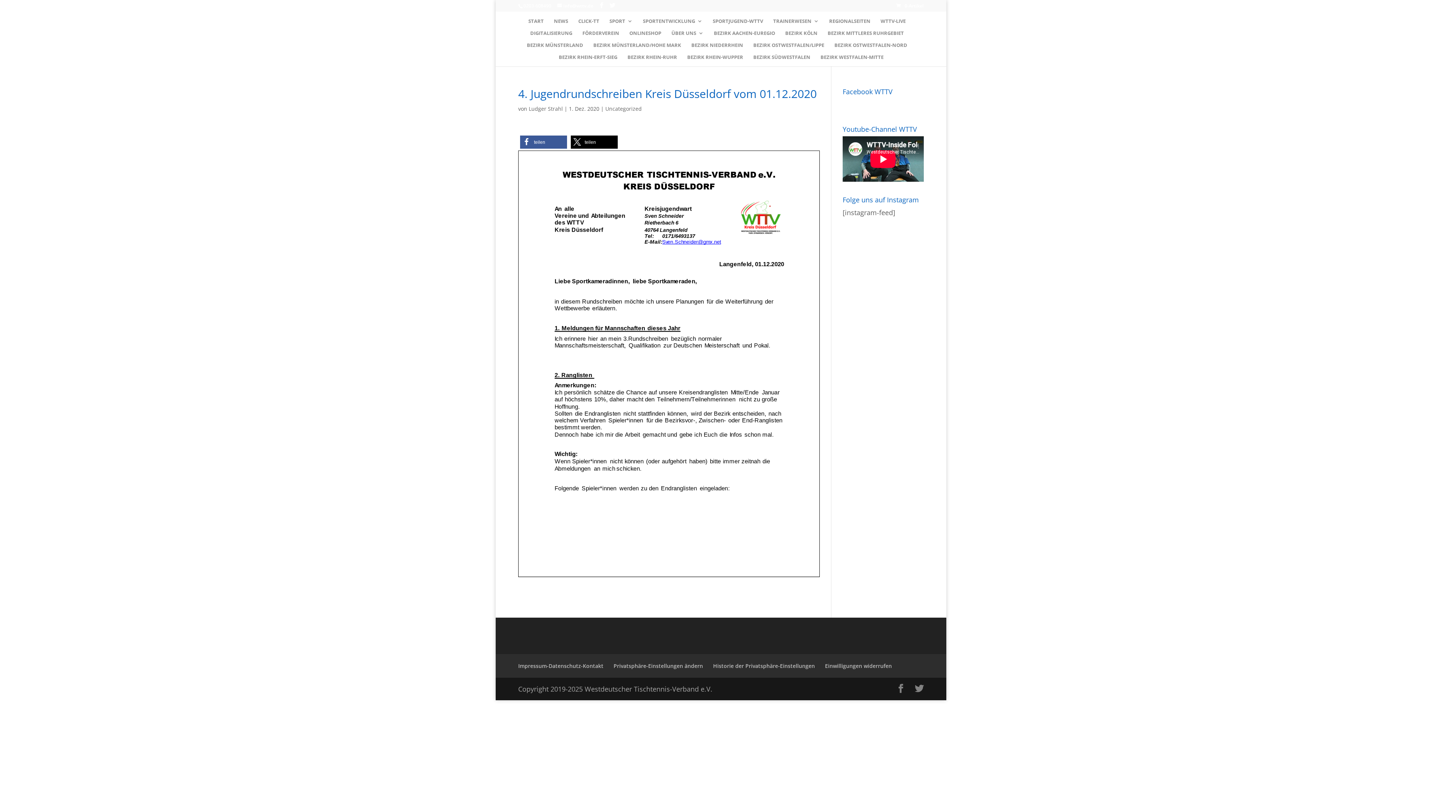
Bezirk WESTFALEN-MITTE (852, 57)
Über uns (683, 33)
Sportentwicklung (669, 21)
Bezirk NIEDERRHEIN (717, 45)
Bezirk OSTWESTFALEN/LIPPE (788, 45)
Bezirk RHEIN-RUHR (652, 57)
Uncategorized (623, 108)
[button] (543, 142)
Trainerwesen (792, 21)
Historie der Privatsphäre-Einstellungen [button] (764, 665)
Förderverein (600, 33)
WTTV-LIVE (893, 21)
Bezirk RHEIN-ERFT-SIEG (588, 57)
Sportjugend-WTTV (738, 21)
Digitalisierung (551, 33)
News (561, 21)
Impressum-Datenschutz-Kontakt (560, 665)
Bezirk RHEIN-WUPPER (715, 57)
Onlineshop (645, 33)
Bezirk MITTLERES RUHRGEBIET (866, 33)
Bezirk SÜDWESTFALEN (781, 57)
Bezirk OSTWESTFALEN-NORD (870, 45)
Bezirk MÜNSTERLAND (555, 45)
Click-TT (588, 21)
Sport (617, 21)
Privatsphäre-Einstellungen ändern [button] (658, 665)
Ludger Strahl (546, 108)
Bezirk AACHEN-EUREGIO (744, 33)
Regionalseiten (849, 21)
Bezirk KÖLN (801, 33)
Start (536, 21)
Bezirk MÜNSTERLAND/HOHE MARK (637, 45)
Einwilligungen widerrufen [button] (858, 665)
